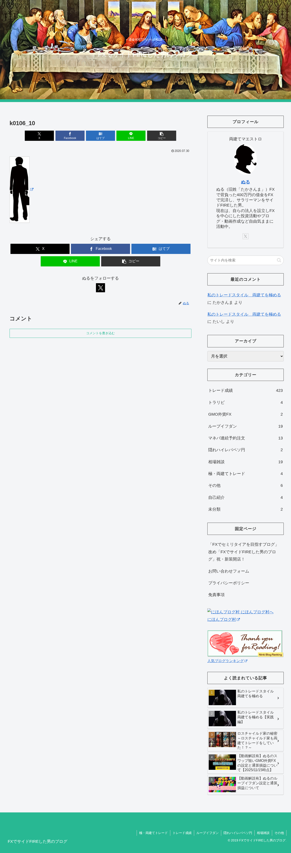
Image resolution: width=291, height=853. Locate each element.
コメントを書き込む (100, 333)
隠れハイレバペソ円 (237, 833)
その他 (279, 833)
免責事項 (216, 594)
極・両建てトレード (153, 833)
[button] (161, 136)
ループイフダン (207, 833)
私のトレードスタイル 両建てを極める (244, 295)
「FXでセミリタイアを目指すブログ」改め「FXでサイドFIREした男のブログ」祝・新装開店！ (243, 551)
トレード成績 (182, 833)
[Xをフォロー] (100, 287)
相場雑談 (263, 833)
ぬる (245, 181)
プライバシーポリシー (228, 583)
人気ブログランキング (225, 661)
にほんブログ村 (221, 619)
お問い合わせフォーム (228, 571)
